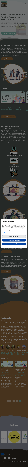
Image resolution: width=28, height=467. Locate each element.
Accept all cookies (14, 243)
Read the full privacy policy (7, 232)
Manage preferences (14, 236)
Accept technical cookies (14, 240)
